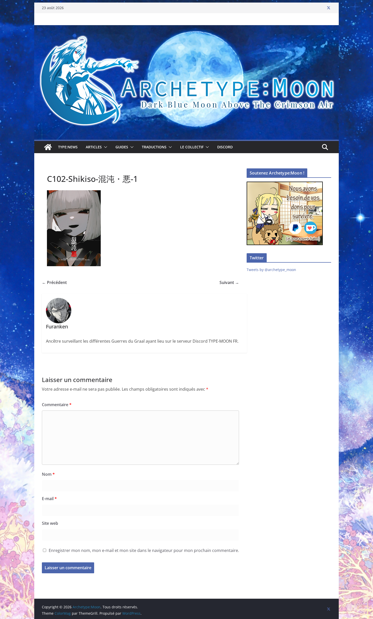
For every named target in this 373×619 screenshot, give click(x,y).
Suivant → (229, 282)
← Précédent (54, 282)
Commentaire (57, 404)
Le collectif (192, 147)
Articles (94, 147)
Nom (48, 474)
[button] (104, 147)
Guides (121, 147)
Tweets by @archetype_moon (271, 269)
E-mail (49, 498)
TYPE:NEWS (68, 147)
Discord (225, 147)
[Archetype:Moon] (186, 28)
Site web (50, 523)
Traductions (154, 147)
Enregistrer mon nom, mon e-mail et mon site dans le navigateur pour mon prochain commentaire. (144, 550)
